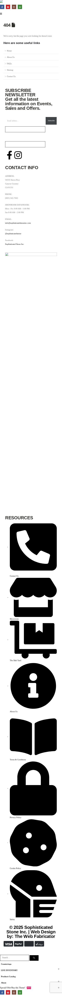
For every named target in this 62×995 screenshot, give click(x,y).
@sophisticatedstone (13, 233)
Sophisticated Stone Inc (14, 244)
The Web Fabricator (35, 936)
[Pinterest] (8, 7)
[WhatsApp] (20, 7)
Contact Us (11, 76)
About (3, 983)
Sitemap (10, 70)
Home (9, 51)
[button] (2, 953)
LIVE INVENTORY (9, 970)
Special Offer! (6, 988)
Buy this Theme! (21, 988)
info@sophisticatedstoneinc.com (18, 223)
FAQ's (9, 63)
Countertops (6, 964)
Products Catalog (8, 976)
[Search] (34, 958)
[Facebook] (2, 7)
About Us (10, 57)
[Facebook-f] (9, 155)
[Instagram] (14, 7)
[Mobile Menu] (2, 14)
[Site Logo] (9, 2)
